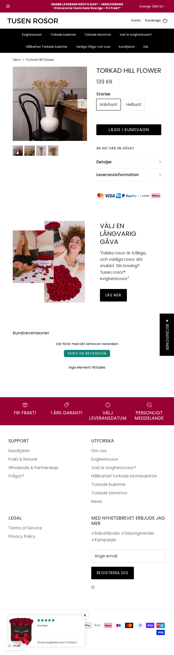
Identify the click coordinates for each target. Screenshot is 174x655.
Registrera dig (112, 572)
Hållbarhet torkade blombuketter (124, 476)
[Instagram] (8, 6)
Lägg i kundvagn (129, 130)
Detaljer (104, 162)
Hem (17, 59)
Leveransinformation (117, 175)
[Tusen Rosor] (32, 20)
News (96, 501)
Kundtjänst (127, 47)
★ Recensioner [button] (167, 334)
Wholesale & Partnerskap (33, 468)
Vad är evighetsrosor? (136, 34)
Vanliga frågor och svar (93, 47)
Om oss (99, 451)
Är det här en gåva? (115, 148)
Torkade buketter (63, 34)
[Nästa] (82, 103)
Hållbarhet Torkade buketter (46, 47)
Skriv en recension (86, 353)
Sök (145, 47)
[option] (50, 104)
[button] (85, 615)
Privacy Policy (21, 536)
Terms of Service (25, 528)
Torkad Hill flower (39, 59)
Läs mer (113, 295)
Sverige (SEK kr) (151, 6)
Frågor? (16, 476)
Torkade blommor (97, 34)
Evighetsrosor (32, 34)
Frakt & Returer (23, 459)
